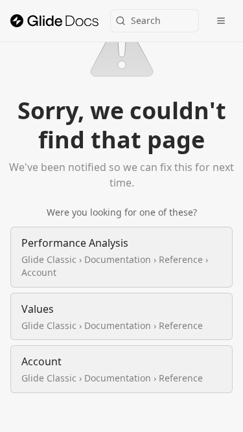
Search (146, 20)
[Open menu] (221, 20)
